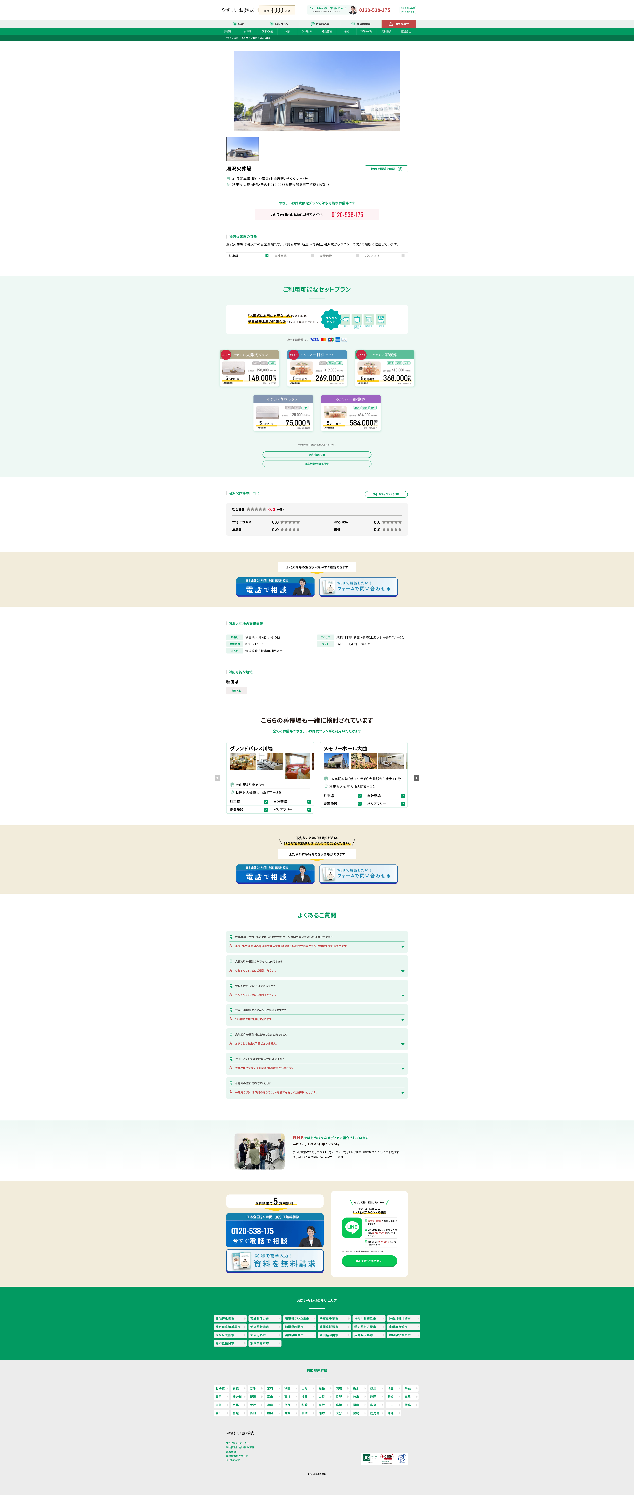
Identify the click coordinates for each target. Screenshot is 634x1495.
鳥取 (322, 1405)
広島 (373, 1405)
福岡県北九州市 (400, 1335)
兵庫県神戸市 (294, 1335)
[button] (416, 778)
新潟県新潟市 (259, 1326)
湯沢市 (236, 691)
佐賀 (287, 1413)
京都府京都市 (398, 1326)
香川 (218, 1413)
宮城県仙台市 (259, 1318)
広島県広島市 (363, 1335)
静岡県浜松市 (329, 1326)
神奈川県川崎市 (400, 1318)
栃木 (356, 1388)
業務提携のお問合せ (237, 1456)
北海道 (220, 1388)
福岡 (270, 1413)
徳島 (408, 1405)
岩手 (253, 1388)
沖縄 (390, 1413)
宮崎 (356, 1413)
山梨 (322, 1396)
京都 (236, 1405)
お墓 (287, 31)
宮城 (270, 1388)
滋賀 (218, 1405)
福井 (304, 1396)
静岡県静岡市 (294, 1326)
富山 (270, 1396)
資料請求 (386, 31)
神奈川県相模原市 (228, 1326)
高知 (253, 1413)
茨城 (339, 1388)
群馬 (373, 1388)
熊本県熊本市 (259, 1343)
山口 (390, 1405)
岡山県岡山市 (329, 1335)
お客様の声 (323, 24)
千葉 (408, 1388)
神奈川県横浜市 (365, 1318)
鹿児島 (374, 1413)
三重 (408, 1396)
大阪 (253, 1405)
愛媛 (236, 1413)
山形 (304, 1388)
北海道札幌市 (225, 1318)
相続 (346, 31)
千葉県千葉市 (329, 1318)
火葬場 (247, 31)
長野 (339, 1396)
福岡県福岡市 (225, 1343)
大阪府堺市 (258, 1335)
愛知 (390, 1396)
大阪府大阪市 (225, 1335)
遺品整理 (327, 31)
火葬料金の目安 (317, 454)
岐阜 (356, 1396)
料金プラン (282, 24)
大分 (339, 1413)
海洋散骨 (307, 31)
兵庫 (270, 1405)
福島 (322, 1388)
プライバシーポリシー (237, 1443)
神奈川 (237, 1396)
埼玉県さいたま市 (297, 1318)
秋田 (287, 1388)
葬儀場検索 (364, 24)
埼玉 (390, 1388)
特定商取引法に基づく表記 (240, 1447)
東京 (218, 1396)
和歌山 (306, 1405)
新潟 (253, 1396)
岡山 (356, 1405)
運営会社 (406, 31)
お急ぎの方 (402, 24)
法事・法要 (267, 31)
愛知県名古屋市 (365, 1326)
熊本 (322, 1413)
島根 (339, 1405)
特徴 (241, 24)
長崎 (304, 1413)
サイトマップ (233, 1460)
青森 (236, 1388)
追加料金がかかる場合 (317, 463)
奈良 (287, 1405)
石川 (287, 1396)
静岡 (373, 1396)
